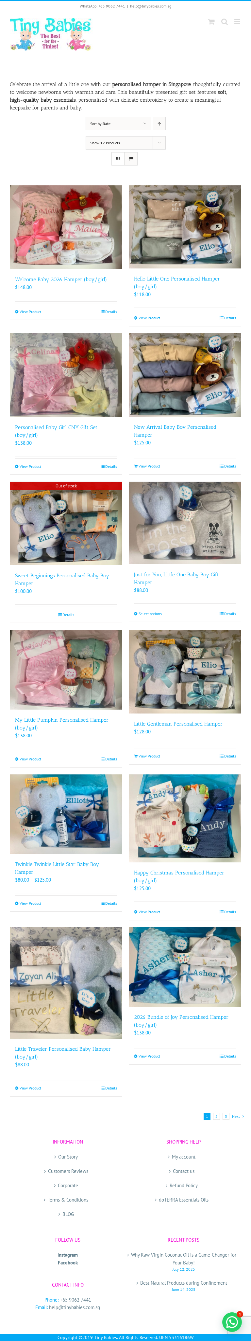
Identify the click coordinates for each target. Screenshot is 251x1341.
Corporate (68, 1185)
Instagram (68, 1255)
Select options (150, 613)
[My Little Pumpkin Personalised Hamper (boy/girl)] (66, 670)
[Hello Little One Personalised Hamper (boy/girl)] (185, 226)
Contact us (183, 1171)
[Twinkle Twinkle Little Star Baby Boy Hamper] (66, 814)
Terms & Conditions (68, 1200)
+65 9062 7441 (75, 1300)
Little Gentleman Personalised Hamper (178, 724)
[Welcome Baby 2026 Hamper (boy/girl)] (66, 227)
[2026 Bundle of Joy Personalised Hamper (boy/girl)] (185, 967)
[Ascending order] (159, 123)
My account (183, 1157)
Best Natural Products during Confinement (183, 1283)
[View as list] (131, 158)
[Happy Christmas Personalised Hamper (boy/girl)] (185, 818)
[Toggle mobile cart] (211, 21)
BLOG (68, 1214)
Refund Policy (184, 1185)
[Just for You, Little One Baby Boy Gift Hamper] (185, 523)
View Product (30, 311)
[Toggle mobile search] (224, 21)
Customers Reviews (68, 1171)
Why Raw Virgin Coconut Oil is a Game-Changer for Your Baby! (183, 1258)
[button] (232, 1322)
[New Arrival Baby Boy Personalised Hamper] (185, 374)
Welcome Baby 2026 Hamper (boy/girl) (61, 279)
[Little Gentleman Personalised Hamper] (185, 672)
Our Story (68, 1157)
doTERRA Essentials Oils (184, 1200)
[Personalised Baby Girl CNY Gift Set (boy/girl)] (66, 375)
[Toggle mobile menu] (237, 21)
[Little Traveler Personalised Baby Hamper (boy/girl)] (66, 983)
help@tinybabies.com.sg (150, 6)
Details (111, 311)
